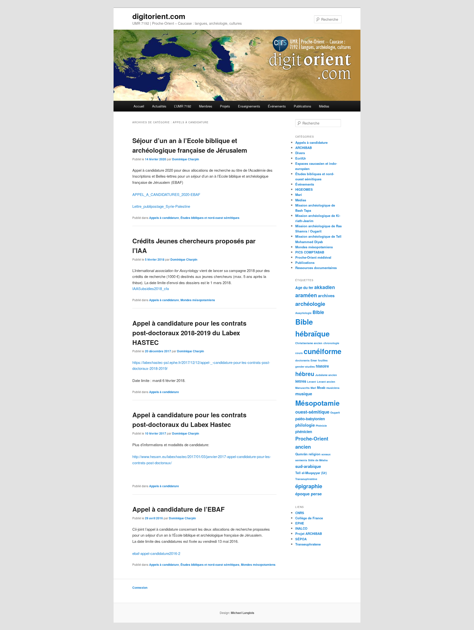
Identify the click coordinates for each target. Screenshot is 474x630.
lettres (300, 381)
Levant (311, 381)
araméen (306, 295)
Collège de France (309, 518)
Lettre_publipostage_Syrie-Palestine (161, 206)
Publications (302, 106)
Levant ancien (326, 381)
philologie (305, 425)
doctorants (302, 360)
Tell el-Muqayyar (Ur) (311, 472)
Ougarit (335, 412)
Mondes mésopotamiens (197, 300)
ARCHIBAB (303, 147)
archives (326, 295)
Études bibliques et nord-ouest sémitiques (209, 217)
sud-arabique (308, 466)
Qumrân (301, 454)
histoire (322, 366)
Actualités (159, 106)
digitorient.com (158, 16)
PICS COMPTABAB (309, 252)
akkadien (324, 287)
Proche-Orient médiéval (313, 257)
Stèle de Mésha (318, 460)
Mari (298, 194)
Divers (300, 152)
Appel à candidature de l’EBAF (178, 509)
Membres (205, 106)
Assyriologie (303, 313)
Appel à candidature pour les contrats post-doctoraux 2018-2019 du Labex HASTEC (189, 332)
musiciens (332, 388)
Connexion (139, 587)
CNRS (299, 512)
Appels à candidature (164, 217)
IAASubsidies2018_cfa (150, 288)
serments (301, 460)
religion (314, 454)
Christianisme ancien (308, 343)
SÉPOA (301, 539)
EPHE (299, 523)
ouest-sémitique (312, 412)
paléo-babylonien (310, 418)
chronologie (331, 343)
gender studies (305, 366)
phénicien (303, 431)
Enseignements (249, 106)
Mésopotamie (317, 403)
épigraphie (308, 486)
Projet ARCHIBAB (308, 533)
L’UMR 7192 (182, 106)
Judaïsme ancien (326, 375)
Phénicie (321, 425)
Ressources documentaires (316, 267)
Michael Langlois (242, 612)
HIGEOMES (304, 189)
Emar (314, 360)
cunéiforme (322, 351)
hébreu (304, 374)
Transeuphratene (308, 544)
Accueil (139, 106)
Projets (225, 106)
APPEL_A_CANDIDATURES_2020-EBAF (166, 194)
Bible (318, 312)
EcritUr (300, 158)
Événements (277, 106)
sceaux (326, 454)
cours (299, 353)
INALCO (301, 528)
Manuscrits (302, 388)
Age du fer (304, 287)
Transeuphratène (306, 479)
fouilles (323, 360)
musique (303, 394)
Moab (321, 387)
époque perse (308, 494)
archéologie (310, 304)
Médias (324, 106)
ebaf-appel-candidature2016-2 (156, 553)
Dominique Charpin (185, 159)
